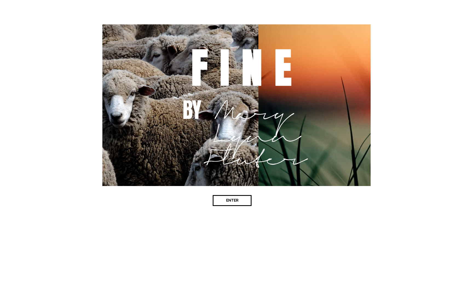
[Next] (390, 105)
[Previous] (82, 105)
